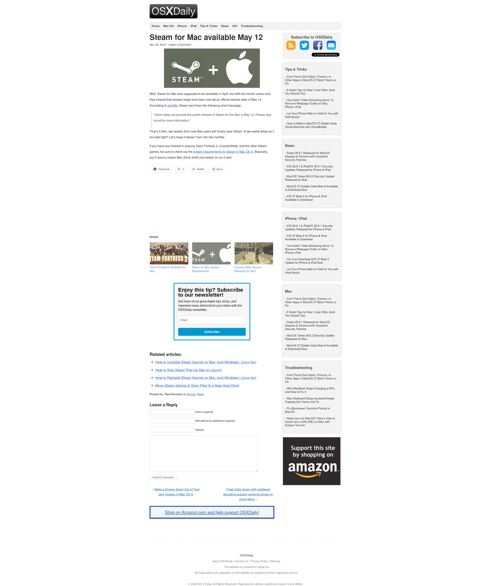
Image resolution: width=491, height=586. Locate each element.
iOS (234, 26)
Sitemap (275, 561)
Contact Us (241, 561)
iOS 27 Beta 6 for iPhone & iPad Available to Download (306, 198)
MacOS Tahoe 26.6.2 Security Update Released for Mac (309, 178)
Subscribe (211, 331)
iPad (193, 26)
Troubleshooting (252, 26)
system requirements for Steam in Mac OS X (223, 151)
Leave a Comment (179, 44)
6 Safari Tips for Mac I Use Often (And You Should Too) (310, 91)
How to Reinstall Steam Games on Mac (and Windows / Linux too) (205, 377)
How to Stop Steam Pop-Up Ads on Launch (188, 369)
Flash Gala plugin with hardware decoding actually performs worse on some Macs (248, 494)
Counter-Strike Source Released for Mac (247, 269)
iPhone (182, 26)
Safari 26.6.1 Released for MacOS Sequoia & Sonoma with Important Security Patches (307, 156)
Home (156, 26)
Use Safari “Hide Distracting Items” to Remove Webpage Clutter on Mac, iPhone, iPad (309, 103)
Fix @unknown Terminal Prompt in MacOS (307, 410)
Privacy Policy (259, 561)
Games (191, 394)
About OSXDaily (223, 561)
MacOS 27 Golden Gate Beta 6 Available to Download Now (311, 188)
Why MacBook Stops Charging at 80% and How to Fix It (310, 390)
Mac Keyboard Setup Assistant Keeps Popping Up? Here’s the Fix (309, 400)
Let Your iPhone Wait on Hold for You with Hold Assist (311, 115)
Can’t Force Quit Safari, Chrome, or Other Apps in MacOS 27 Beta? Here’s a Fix (310, 79)
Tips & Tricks (208, 26)
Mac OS (168, 26)
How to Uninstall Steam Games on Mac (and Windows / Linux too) (205, 362)
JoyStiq (172, 105)
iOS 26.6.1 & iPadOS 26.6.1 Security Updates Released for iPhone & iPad (309, 168)
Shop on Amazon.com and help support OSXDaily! (212, 512)
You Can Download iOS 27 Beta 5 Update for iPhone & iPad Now (307, 260)
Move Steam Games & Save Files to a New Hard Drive (197, 385)
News (225, 26)
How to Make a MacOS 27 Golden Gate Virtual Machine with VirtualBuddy (311, 125)
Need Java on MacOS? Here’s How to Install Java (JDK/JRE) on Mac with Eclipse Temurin (310, 421)
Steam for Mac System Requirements (206, 269)
